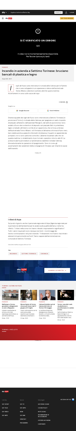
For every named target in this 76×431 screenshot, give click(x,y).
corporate (41, 424)
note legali (42, 411)
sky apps (23, 408)
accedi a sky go (66, 399)
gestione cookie (43, 404)
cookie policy (43, 408)
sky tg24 (5, 408)
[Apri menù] (3, 18)
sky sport (5, 404)
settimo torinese (29, 253)
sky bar (22, 415)
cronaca (44, 253)
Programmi (24, 423)
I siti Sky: (4, 400)
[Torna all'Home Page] (9, 18)
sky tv (22, 404)
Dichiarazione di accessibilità (43, 415)
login (72, 12)
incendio (13, 253)
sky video (5, 411)
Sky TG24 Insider (67, 18)
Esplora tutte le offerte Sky (20, 12)
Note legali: (41, 400)
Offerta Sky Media (44, 420)
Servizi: (22, 400)
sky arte (5, 415)
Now (21, 411)
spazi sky (23, 419)
